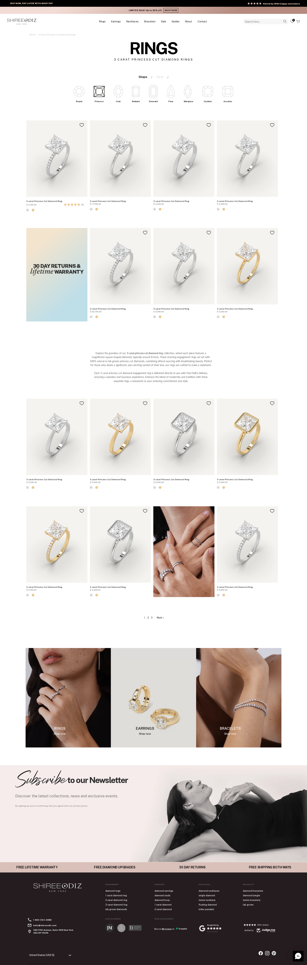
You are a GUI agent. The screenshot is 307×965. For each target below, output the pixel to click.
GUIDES (175, 21)
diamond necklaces (209, 891)
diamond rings (112, 891)
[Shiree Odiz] (21, 21)
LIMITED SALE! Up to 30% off (153, 10)
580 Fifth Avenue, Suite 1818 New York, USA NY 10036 (53, 931)
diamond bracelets (253, 891)
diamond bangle (251, 895)
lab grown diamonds (116, 909)
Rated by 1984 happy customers (281, 3)
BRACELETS (149, 21)
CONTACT (202, 21)
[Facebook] (260, 953)
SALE (163, 21)
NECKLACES (132, 21)
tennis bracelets (251, 900)
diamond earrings (164, 891)
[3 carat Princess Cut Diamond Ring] (56, 158)
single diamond (207, 895)
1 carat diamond (163, 904)
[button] (72, 204)
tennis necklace (207, 900)
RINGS (102, 21)
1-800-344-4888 (42, 920)
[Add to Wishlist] (81, 125)
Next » (160, 617)
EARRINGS (116, 21)
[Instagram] (267, 953)
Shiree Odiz (41, 963)
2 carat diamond (163, 909)
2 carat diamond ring (116, 900)
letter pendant (206, 909)
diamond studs (162, 895)
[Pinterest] (274, 953)
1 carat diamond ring (116, 895)
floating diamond (208, 904)
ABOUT (188, 21)
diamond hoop (162, 900)
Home (32, 34)
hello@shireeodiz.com (44, 925)
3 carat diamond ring (116, 904)
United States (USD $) (41, 955)
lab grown (248, 904)
